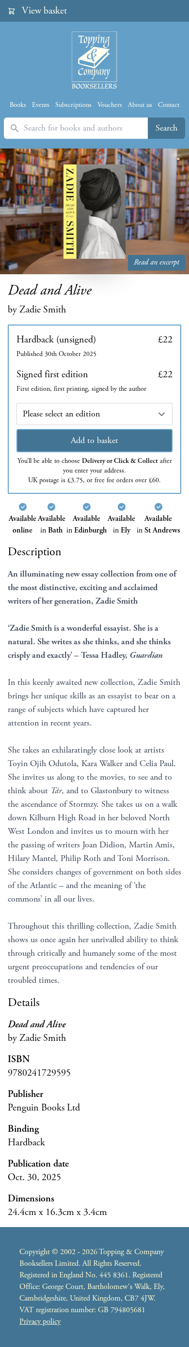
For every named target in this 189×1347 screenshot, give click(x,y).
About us (140, 105)
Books (18, 105)
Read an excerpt (156, 262)
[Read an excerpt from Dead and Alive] (94, 211)
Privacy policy (40, 1322)
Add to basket (94, 440)
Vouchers (109, 105)
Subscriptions (73, 105)
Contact (168, 105)
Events (40, 105)
